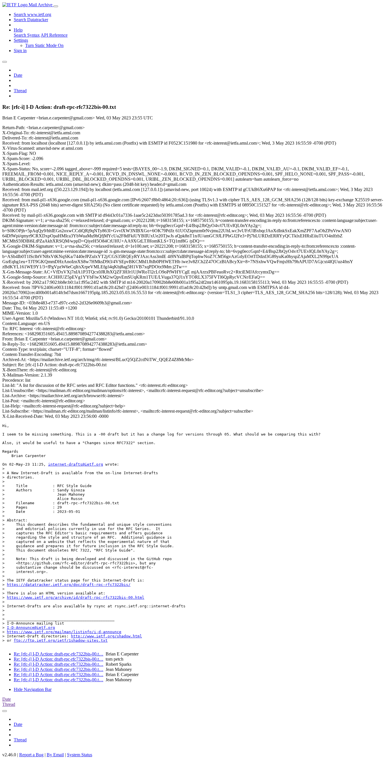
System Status (79, 754)
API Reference (54, 35)
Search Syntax (27, 35)
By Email (55, 754)
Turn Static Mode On (44, 45)
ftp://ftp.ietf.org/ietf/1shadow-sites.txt (61, 640)
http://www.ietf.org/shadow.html (106, 636)
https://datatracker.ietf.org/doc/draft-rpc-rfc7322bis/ (69, 584)
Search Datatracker (31, 19)
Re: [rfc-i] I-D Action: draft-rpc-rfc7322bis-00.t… (58, 653)
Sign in (20, 50)
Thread (20, 90)
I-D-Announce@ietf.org (31, 627)
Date (18, 75)
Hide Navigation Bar (33, 689)
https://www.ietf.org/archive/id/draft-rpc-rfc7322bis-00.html (75, 597)
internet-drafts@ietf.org (75, 464)
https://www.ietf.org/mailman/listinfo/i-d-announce (64, 632)
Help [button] (18, 29)
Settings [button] (21, 40)
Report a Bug (31, 754)
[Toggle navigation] (56, 6)
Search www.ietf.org (32, 14)
